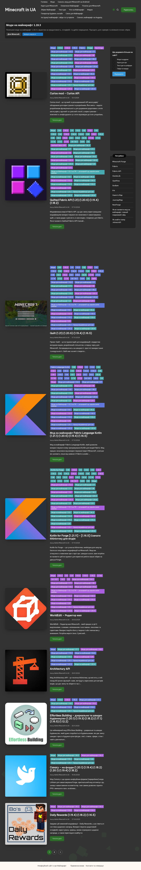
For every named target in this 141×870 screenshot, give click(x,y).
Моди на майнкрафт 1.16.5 (85, 78)
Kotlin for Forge (57, 470)
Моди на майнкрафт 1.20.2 (61, 89)
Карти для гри (122, 62)
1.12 (84, 130)
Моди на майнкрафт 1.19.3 (61, 81)
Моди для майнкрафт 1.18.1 (61, 59)
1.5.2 (65, 138)
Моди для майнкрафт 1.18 (84, 55)
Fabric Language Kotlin (60, 367)
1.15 (87, 134)
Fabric (82, 48)
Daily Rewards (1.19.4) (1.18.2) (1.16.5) (72, 814)
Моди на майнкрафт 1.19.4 (84, 184)
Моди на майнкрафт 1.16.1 (61, 74)
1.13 (96, 130)
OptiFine (116, 181)
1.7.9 (66, 142)
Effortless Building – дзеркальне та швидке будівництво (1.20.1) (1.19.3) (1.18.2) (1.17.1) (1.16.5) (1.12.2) (76, 718)
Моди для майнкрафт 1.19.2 (61, 63)
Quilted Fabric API (58, 145)
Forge (90, 48)
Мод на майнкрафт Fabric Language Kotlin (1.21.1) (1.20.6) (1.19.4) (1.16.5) (76, 434)
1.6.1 (71, 138)
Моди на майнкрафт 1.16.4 (61, 78)
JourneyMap (117, 200)
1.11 (72, 130)
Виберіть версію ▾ (30, 34)
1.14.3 (74, 134)
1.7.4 (53, 142)
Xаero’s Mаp (117, 195)
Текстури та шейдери (124, 65)
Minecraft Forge (119, 161)
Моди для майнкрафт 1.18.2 (85, 59)
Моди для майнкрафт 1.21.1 (84, 70)
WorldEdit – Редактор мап (66, 615)
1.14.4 (67, 48)
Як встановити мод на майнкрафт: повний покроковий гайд (121, 212)
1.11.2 (78, 130)
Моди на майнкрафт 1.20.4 (85, 89)
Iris (113, 190)
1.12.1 (90, 130)
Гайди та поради (122, 69)
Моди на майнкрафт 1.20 (83, 81)
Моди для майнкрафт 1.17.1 (61, 55)
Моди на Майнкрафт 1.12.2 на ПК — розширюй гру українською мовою (75, 172)
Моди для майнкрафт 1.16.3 (61, 52)
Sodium (115, 185)
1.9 (88, 142)
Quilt (94, 279)
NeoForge (116, 205)
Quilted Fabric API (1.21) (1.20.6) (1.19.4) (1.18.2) (74, 201)
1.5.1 (58, 138)
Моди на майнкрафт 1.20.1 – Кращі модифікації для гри (72, 85)
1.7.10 (91, 138)
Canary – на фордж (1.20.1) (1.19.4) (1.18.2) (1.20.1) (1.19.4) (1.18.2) (76, 769)
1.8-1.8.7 (74, 142)
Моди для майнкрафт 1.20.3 (86, 63)
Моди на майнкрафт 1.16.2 (84, 74)
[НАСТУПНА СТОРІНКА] (60, 852)
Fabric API (116, 171)
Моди (53, 48)
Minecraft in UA (20, 9)
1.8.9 (82, 142)
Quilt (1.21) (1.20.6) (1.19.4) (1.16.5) (71, 333)
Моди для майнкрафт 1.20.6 (86, 66)
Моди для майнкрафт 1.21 (61, 70)
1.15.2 (75, 48)
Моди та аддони (122, 59)
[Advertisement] (55, 245)
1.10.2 (66, 130)
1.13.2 (60, 48)
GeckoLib (116, 176)
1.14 (60, 134)
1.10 (59, 130)
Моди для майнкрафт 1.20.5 (62, 66)
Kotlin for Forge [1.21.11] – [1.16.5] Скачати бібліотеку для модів (75, 537)
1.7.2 (98, 138)
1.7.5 (60, 142)
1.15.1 (94, 134)
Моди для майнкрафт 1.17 (85, 52)
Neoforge (99, 48)
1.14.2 (66, 134)
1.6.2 (77, 138)
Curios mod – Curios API (64, 93)
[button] (128, 9)
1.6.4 (84, 138)
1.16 (52, 138)
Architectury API (60, 668)
